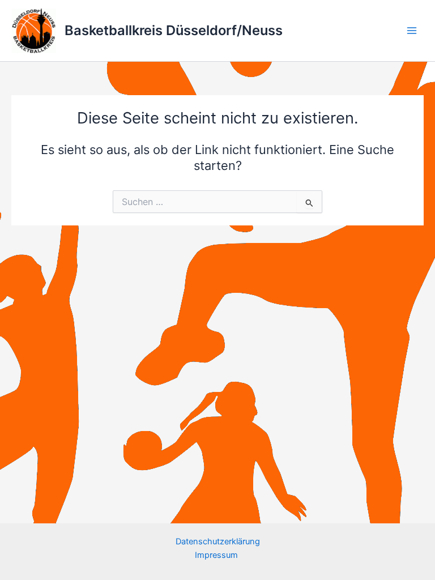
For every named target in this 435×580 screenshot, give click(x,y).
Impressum (217, 555)
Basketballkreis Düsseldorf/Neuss (174, 30)
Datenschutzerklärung (218, 541)
